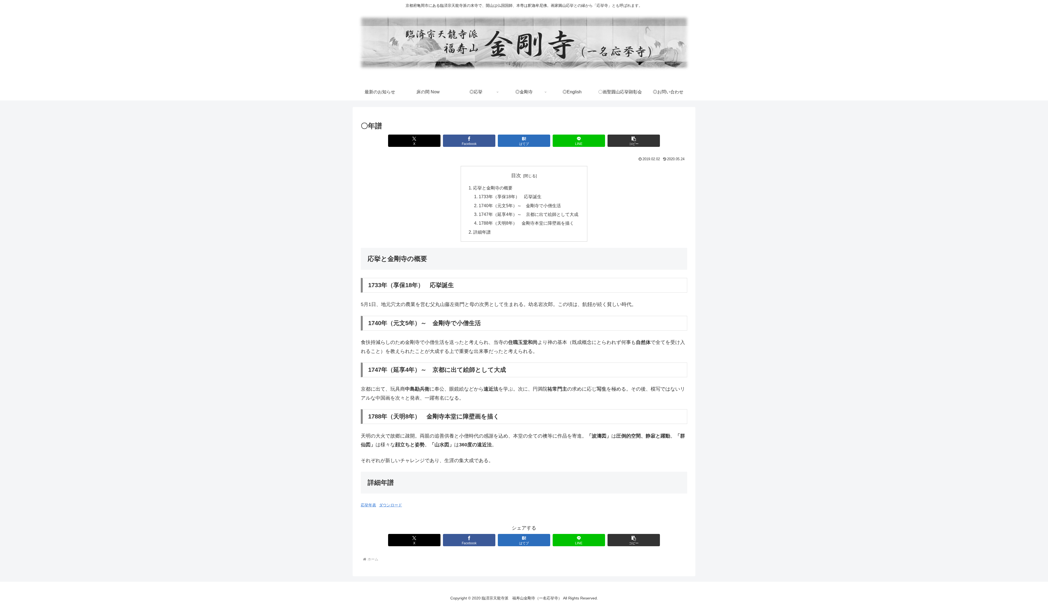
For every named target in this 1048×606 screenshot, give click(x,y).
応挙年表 (368, 505)
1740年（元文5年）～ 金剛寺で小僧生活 (520, 205)
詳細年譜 (482, 232)
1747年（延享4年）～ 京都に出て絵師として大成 (528, 214)
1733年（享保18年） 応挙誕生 (510, 196)
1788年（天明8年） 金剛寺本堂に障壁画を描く (526, 223)
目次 (516, 175)
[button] (634, 141)
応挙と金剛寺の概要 (493, 187)
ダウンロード (390, 505)
